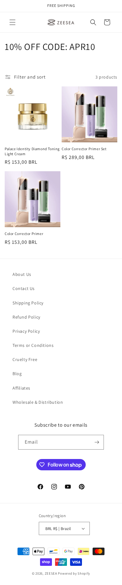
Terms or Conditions (33, 345)
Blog (17, 373)
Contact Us (24, 288)
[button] (12, 22)
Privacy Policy (26, 331)
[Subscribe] (97, 442)
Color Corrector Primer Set (84, 148)
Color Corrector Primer (24, 233)
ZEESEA (51, 573)
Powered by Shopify (74, 573)
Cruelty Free (25, 359)
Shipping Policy (28, 303)
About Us (22, 274)
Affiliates (21, 388)
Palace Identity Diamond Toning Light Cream (32, 151)
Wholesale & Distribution (38, 402)
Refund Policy (26, 317)
